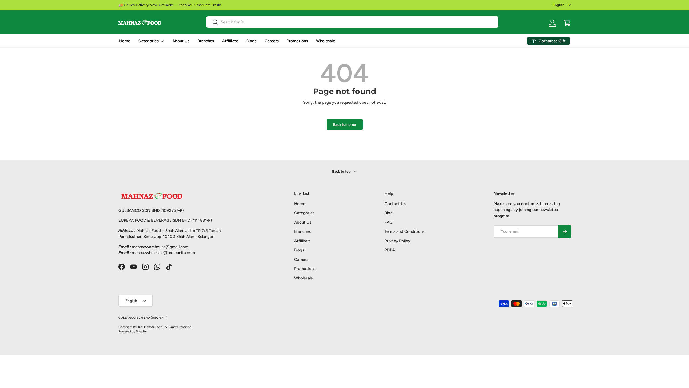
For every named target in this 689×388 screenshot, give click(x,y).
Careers (272, 41)
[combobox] (352, 22)
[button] (567, 23)
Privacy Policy (397, 240)
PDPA (390, 250)
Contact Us (395, 203)
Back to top (341, 171)
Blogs (251, 41)
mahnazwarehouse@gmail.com (160, 246)
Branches (206, 41)
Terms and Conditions (404, 231)
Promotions (297, 41)
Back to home (344, 124)
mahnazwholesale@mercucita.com (163, 252)
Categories (148, 41)
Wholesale (325, 41)
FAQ (389, 222)
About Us (180, 41)
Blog (389, 212)
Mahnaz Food (153, 327)
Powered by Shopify (132, 331)
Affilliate (230, 41)
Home (124, 41)
